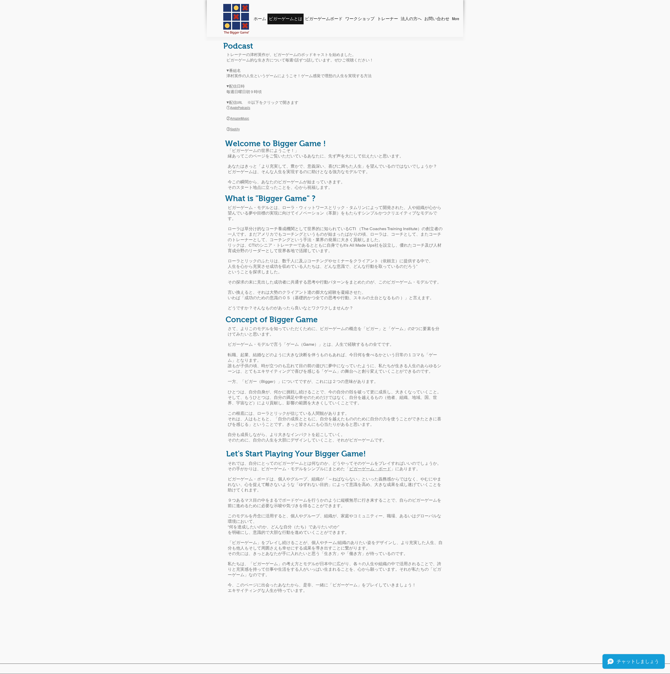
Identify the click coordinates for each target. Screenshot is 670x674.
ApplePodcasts (240, 108)
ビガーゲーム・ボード (370, 469)
